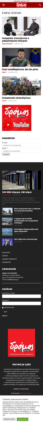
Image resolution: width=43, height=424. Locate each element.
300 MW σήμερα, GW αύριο (17, 192)
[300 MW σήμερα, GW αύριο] (21, 180)
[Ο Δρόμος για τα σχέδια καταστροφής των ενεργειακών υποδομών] (7, 221)
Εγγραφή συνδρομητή (9, 259)
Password (5, 300)
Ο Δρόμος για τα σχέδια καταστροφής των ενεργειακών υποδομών (26, 221)
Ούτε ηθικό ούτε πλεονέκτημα (25, 239)
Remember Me (9, 307)
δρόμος (4, 72)
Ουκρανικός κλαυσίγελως (16, 98)
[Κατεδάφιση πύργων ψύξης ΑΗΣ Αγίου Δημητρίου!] (7, 232)
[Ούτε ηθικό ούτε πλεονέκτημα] (7, 242)
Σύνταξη (4, 100)
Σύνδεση (5, 256)
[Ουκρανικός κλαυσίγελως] (21, 85)
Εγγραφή (6, 154)
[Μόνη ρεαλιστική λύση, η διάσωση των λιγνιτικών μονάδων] (7, 211)
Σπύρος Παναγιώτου (7, 43)
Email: (5, 148)
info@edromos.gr (12, 279)
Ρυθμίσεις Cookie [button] (9, 419)
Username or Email (8, 293)
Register (4, 316)
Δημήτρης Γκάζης (6, 195)
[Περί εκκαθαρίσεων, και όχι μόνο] (21, 57)
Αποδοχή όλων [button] (22, 419)
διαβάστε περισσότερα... (21, 389)
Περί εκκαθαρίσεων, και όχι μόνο (20, 69)
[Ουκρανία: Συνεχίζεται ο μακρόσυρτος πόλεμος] (21, 26)
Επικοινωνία (6, 252)
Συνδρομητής (6, 262)
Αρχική (4, 10)
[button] (3, 5)
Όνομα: (4, 142)
